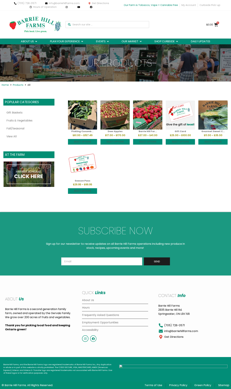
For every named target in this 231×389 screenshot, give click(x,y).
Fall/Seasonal (15, 128)
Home (5, 85)
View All (11, 136)
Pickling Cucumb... (82, 131)
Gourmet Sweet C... (213, 131)
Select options (82, 141)
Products (18, 85)
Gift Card (180, 131)
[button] (29, 41)
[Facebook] (93, 338)
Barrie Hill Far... (148, 131)
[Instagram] (85, 338)
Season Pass (82, 180)
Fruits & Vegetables (19, 120)
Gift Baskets (14, 113)
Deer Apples (115, 131)
